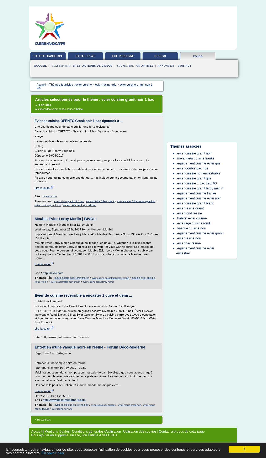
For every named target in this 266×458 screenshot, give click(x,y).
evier (198, 56)
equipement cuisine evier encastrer (195, 250)
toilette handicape (48, 56)
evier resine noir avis (62, 409)
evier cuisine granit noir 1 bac (69, 201)
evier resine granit (190, 208)
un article (145, 65)
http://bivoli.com (53, 273)
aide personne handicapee (123, 58)
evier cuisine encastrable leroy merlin (110, 278)
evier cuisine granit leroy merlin (98, 282)
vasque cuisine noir (191, 228)
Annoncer (166, 65)
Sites (77, 65)
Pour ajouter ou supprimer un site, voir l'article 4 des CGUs (74, 435)
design (160, 56)
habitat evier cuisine (192, 218)
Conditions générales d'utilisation (96, 431)
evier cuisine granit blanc (195, 203)
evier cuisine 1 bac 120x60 (197, 183)
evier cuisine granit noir (47, 205)
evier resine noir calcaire (103, 405)
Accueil (40, 65)
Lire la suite (42, 187)
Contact (184, 65)
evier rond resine (189, 213)
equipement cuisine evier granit (200, 233)
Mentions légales (57, 431)
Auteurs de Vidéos (97, 65)
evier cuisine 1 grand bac (79, 205)
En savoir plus (53, 453)
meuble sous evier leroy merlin (71, 277)
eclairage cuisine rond (193, 223)
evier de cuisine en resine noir (71, 404)
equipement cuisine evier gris (198, 163)
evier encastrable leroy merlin (65, 282)
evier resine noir (189, 238)
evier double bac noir (192, 168)
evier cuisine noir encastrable (198, 173)
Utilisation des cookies (139, 431)
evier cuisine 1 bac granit (100, 201)
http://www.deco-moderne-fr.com (64, 399)
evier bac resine (189, 243)
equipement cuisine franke (196, 193)
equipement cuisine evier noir (199, 198)
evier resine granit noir (129, 405)
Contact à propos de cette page (182, 431)
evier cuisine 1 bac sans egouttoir (136, 201)
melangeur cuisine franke (195, 158)
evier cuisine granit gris (194, 178)
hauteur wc (85, 56)
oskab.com (50, 196)
